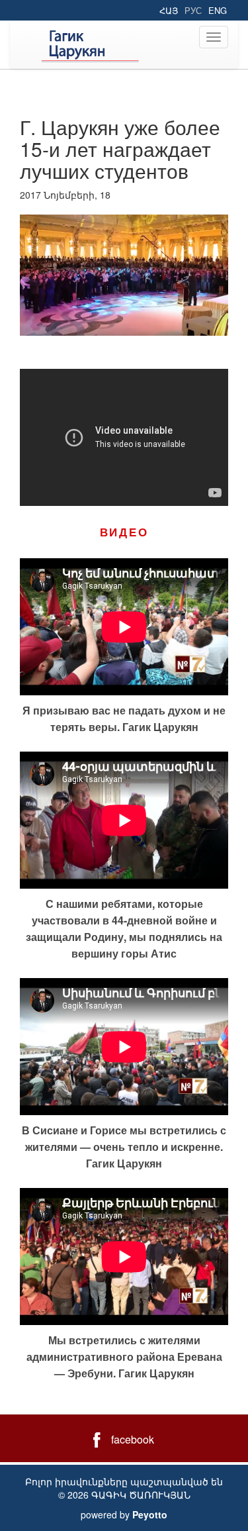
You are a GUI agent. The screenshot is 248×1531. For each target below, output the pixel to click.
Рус (193, 10)
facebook (132, 1439)
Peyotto (149, 1514)
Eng (217, 10)
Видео (124, 532)
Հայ (168, 10)
